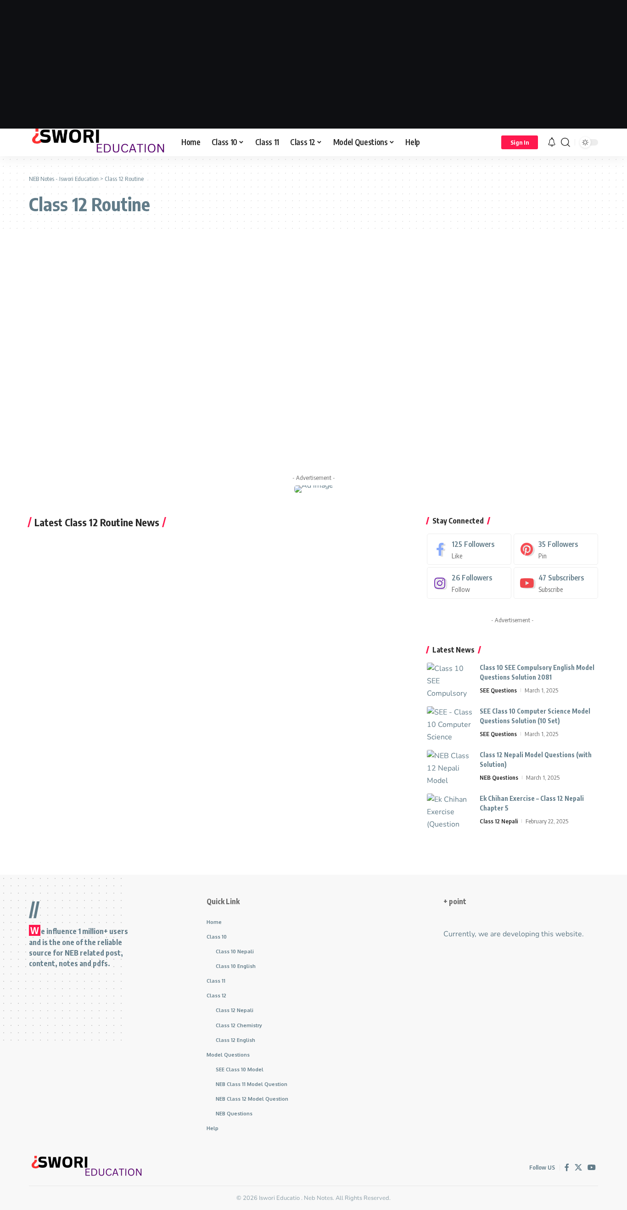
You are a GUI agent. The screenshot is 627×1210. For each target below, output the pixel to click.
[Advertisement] (313, 64)
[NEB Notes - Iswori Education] (98, 142)
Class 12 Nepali (499, 821)
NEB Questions (499, 777)
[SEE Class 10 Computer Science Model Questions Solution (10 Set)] (450, 723)
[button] (519, 142)
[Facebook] (469, 549)
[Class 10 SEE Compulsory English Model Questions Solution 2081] (450, 680)
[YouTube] (591, 1167)
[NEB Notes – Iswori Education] (86, 1167)
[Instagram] (469, 583)
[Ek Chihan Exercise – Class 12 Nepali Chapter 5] (450, 811)
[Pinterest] (556, 549)
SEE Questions (498, 690)
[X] (578, 1167)
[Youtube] (556, 583)
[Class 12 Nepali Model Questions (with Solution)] (450, 767)
